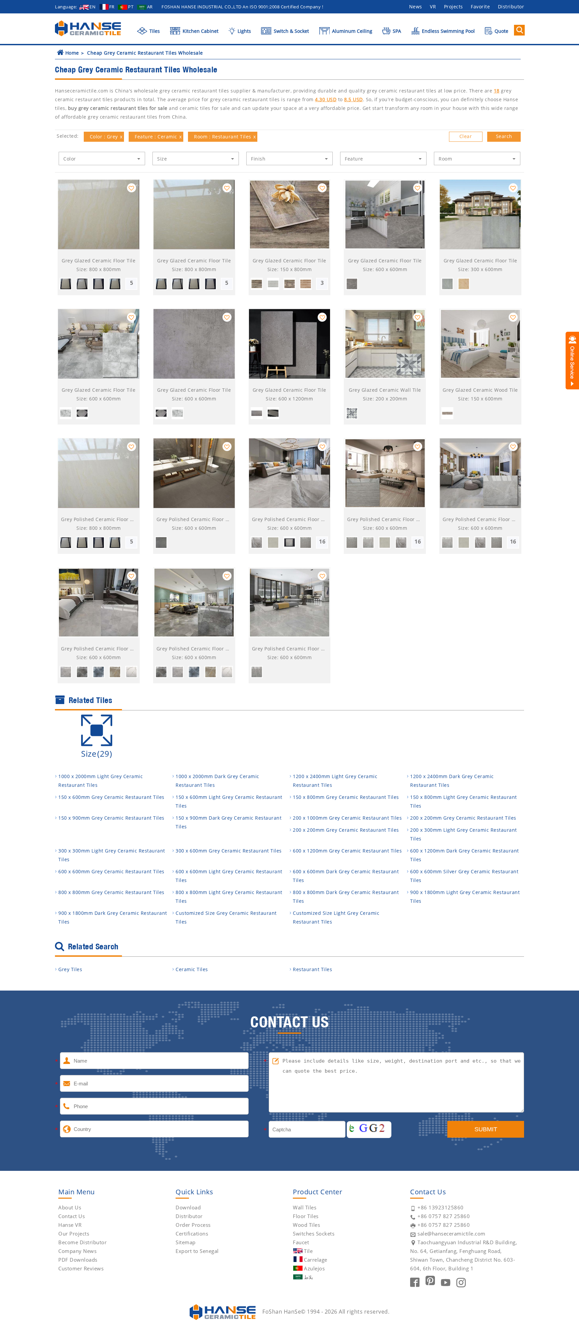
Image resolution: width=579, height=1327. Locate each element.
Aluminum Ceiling (351, 31)
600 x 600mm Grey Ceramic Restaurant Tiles (111, 871)
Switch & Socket (290, 31)
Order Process (193, 1224)
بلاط (308, 1277)
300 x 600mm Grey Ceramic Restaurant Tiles (229, 850)
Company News (77, 1251)
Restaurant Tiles (312, 969)
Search (504, 136)
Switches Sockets (313, 1233)
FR (112, 7)
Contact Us (71, 1216)
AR (150, 7)
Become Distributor (82, 1242)
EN (92, 7)
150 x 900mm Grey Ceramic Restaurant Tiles (111, 818)
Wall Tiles (304, 1207)
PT (130, 7)
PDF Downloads (78, 1259)
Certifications (192, 1233)
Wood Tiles (306, 1224)
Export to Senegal (197, 1251)
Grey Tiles (70, 969)
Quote (500, 31)
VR (433, 6)
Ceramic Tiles (192, 969)
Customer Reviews (81, 1268)
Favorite (480, 6)
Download (188, 1207)
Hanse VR (69, 1224)
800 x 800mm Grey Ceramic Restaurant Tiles (111, 892)
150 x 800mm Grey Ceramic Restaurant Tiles (346, 797)
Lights (243, 31)
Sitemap (186, 1242)
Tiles (154, 31)
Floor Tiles (306, 1216)
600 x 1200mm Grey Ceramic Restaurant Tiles (347, 850)
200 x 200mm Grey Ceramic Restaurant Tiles (463, 818)
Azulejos (314, 1268)
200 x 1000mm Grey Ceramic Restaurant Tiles (347, 818)
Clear (465, 136)
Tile (308, 1251)
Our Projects (73, 1233)
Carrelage (315, 1259)
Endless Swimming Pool (448, 31)
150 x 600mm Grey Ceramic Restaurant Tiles (111, 797)
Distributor (511, 6)
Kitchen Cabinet (199, 31)
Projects (453, 6)
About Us (69, 1207)
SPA (396, 31)
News (415, 6)
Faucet (301, 1242)
